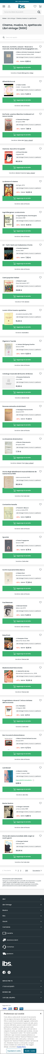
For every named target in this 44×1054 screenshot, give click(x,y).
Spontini (5, 537)
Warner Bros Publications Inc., (24, 673)
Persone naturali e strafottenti (14, 406)
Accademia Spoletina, (22, 314)
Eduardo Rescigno (23, 119)
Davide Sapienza (22, 248)
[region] (22, 1032)
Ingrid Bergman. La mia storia (13, 212)
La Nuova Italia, (20, 510)
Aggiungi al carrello (23, 67)
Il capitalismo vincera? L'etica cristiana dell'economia (17, 701)
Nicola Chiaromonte (23, 442)
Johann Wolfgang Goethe (25, 344)
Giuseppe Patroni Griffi (25, 410)
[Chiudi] (40, 1013)
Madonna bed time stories (12, 668)
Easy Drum (6, 635)
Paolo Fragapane (23, 540)
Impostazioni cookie (14, 1051)
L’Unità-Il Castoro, (21, 773)
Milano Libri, (19, 608)
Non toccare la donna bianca (13, 735)
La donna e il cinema (10, 181)
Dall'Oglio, (19, 185)
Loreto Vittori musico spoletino (14, 310)
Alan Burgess (32, 215)
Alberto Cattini (22, 771)
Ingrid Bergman (22, 215)
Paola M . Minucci (23, 508)
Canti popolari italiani (10, 278)
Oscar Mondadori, (21, 283)
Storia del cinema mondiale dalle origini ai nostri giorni (18, 837)
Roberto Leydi (21, 281)
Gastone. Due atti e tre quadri (13, 149)
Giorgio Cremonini (23, 806)
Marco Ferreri (21, 738)
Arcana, (18, 250)
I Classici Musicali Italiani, (23, 54)
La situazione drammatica (12, 439)
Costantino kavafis (9, 504)
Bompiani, (19, 122)
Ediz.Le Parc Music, (21, 641)
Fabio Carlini (21, 85)
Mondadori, (19, 218)
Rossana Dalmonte (23, 377)
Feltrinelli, (18, 843)
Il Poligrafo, (19, 708)
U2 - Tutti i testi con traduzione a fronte (17, 245)
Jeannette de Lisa (23, 671)
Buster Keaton (7, 803)
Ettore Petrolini (22, 152)
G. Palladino (21, 706)
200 (26, 870)
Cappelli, (18, 154)
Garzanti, (18, 412)
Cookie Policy (21, 1047)
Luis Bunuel (6, 768)
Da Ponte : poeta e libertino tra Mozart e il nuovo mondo (18, 115)
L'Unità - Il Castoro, (21, 87)
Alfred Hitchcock (8, 81)
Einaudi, (18, 741)
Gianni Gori (21, 573)
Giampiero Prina (22, 638)
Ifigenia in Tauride (9, 341)
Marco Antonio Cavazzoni (25, 52)
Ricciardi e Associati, (22, 575)
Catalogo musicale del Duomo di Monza (17, 374)
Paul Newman (7, 602)
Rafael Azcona (31, 738)
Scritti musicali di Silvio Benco (13, 570)
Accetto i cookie (30, 1051)
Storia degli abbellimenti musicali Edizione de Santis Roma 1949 (19, 473)
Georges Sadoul (22, 841)
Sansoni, (18, 347)
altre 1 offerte (28, 140)
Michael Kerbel (22, 606)
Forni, (17, 379)
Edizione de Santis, (21, 477)
